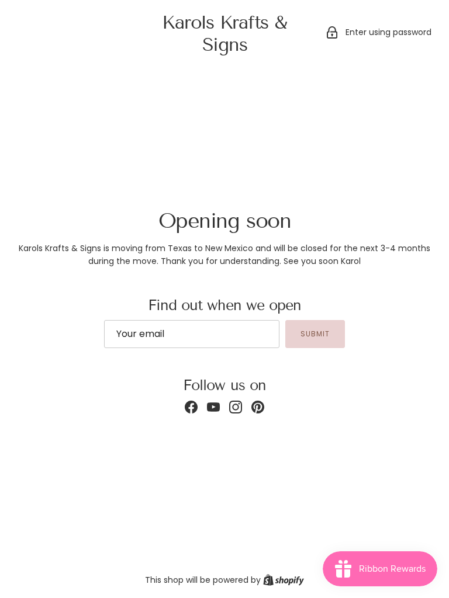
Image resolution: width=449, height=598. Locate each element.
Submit (315, 334)
